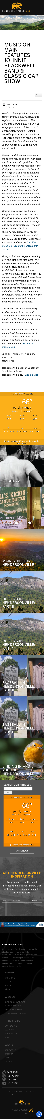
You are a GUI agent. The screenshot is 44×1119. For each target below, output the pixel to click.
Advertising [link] (11, 1026)
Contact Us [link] (10, 1050)
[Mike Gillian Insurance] (22, 924)
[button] (35, 900)
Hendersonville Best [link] (17, 7)
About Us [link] (9, 1029)
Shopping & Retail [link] (14, 1009)
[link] (13, 1072)
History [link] (8, 985)
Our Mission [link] (11, 1033)
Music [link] (8, 989)
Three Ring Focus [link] (31, 1110)
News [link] (7, 1037)
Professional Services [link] (16, 1013)
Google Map (32, 374)
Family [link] (8, 981)
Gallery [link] (9, 1053)
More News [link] (22, 850)
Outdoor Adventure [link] (15, 1002)
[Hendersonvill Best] (22, 1102)
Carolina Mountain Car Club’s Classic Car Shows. (20, 246)
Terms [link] (8, 1057)
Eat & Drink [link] (10, 978)
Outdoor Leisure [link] (13, 1005)
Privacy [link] (8, 1061)
